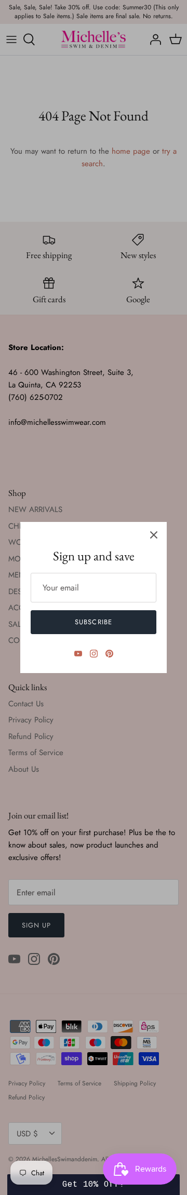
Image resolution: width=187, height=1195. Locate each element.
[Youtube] (78, 653)
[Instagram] (94, 653)
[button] (93, 1184)
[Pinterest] (109, 653)
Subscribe (93, 622)
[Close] (153, 534)
